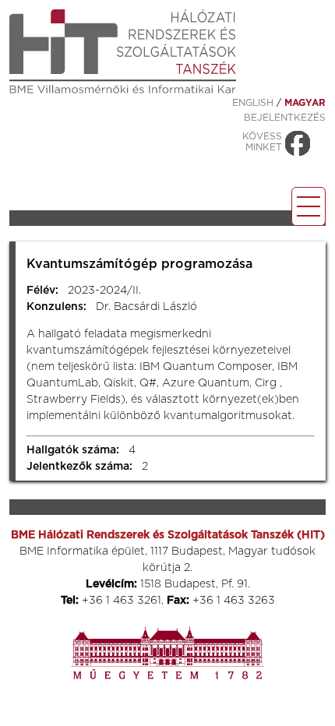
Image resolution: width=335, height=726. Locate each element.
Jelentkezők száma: (79, 466)
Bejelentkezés (285, 117)
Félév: (42, 290)
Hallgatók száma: (72, 450)
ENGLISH (252, 102)
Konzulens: (56, 306)
